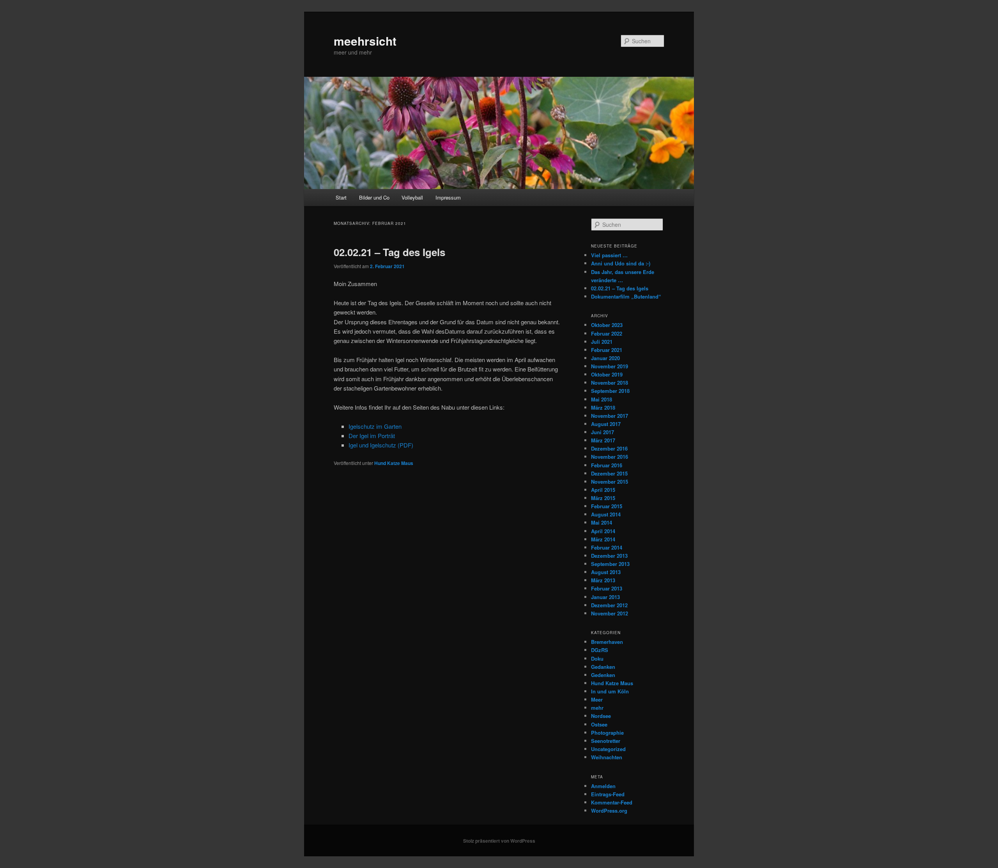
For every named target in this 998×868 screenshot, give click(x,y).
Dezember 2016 (609, 448)
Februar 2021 (606, 350)
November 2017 (609, 415)
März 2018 (603, 407)
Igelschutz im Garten (375, 426)
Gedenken (603, 675)
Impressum (448, 197)
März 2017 (603, 440)
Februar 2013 (606, 588)
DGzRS (599, 650)
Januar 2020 (605, 358)
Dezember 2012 (609, 605)
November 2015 (609, 481)
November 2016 (609, 456)
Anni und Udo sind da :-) (620, 263)
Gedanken (603, 666)
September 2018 (610, 390)
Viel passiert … (609, 255)
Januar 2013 (605, 597)
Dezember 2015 (609, 473)
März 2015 (603, 498)
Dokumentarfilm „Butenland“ (626, 296)
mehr (597, 707)
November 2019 (609, 366)
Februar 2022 (606, 333)
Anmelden (603, 786)
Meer (597, 699)
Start (341, 197)
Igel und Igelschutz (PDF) (381, 445)
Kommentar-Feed (611, 802)
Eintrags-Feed (608, 794)
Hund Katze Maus (393, 463)
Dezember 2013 (609, 555)
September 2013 (610, 563)
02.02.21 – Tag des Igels (389, 252)
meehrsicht (365, 40)
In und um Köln (610, 691)
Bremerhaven (607, 641)
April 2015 (603, 489)
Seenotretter (605, 740)
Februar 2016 (606, 465)
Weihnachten (606, 757)
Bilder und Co (374, 197)
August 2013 (606, 572)
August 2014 (606, 514)
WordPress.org (609, 810)
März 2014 (603, 539)
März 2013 (603, 580)
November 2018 (609, 382)
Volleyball (412, 197)
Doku (597, 658)
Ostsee (599, 724)
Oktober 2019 (607, 374)
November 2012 (609, 613)
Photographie (607, 732)
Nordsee (601, 716)
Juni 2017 (602, 432)
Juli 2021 (601, 341)
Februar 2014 (606, 547)
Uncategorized (608, 749)
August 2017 (606, 424)
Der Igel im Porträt (372, 435)
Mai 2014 (601, 522)
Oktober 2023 (607, 325)
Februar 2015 (606, 506)
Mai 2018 (601, 399)
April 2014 (603, 531)
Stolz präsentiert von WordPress (499, 840)
